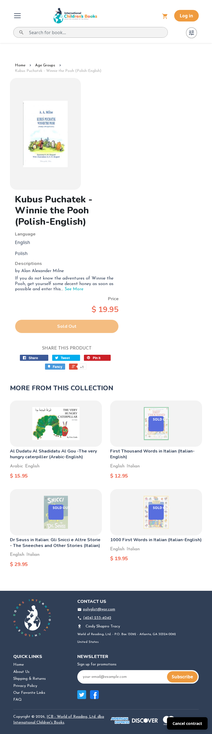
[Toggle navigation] (18, 15)
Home (20, 65)
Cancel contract (187, 723)
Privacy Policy (25, 686)
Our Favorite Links (29, 693)
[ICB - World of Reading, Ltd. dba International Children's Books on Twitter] (81, 697)
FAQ (17, 700)
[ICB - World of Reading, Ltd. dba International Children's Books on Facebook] (94, 697)
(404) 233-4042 (97, 618)
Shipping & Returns (29, 679)
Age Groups (45, 65)
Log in (186, 16)
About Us (21, 672)
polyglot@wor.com (99, 609)
